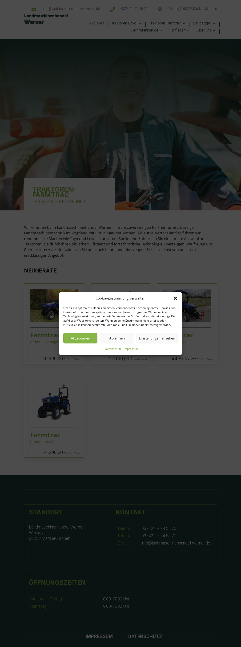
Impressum (131, 349)
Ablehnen (117, 338)
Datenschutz (113, 349)
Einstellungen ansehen (157, 338)
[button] (175, 298)
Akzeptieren (80, 338)
